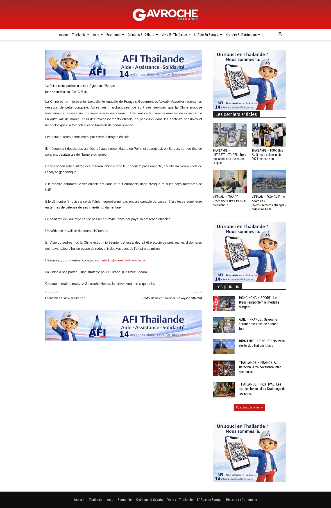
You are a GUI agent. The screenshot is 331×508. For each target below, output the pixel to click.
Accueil (64, 35)
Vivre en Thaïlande (174, 35)
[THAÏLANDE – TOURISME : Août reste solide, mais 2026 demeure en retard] (269, 135)
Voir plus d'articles (248, 407)
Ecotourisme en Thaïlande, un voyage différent (172, 298)
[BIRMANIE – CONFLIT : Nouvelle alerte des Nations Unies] (224, 346)
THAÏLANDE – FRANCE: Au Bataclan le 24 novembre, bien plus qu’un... (260, 367)
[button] (280, 35)
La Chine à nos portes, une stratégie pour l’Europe (80, 86)
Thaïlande (79, 35)
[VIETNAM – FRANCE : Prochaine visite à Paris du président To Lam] (230, 181)
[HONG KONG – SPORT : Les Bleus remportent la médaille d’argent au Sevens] (224, 303)
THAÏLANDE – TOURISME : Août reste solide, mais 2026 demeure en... (268, 154)
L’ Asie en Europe (206, 35)
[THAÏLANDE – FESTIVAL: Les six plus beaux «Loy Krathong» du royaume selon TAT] (224, 390)
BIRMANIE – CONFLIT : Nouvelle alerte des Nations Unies (262, 343)
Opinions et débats (141, 35)
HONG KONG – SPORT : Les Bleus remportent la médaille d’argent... (259, 302)
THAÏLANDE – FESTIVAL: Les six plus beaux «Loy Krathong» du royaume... (262, 389)
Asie (96, 35)
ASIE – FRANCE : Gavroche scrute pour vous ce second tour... (258, 324)
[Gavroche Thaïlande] (165, 15)
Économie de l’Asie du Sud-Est (65, 298)
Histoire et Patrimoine (241, 35)
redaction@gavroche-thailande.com (124, 260)
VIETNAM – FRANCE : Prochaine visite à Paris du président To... (230, 201)
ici (152, 284)
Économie (113, 35)
